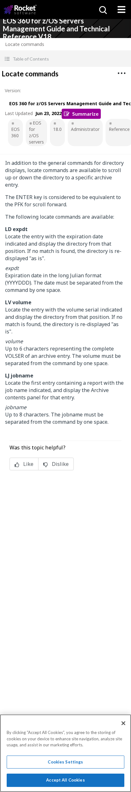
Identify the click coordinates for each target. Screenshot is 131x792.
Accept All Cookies (65, 779)
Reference (119, 129)
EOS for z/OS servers (36, 132)
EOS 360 (15, 132)
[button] (65, 59)
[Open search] (102, 9)
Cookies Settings (65, 761)
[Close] (123, 723)
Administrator (85, 129)
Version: (13, 90)
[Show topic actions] (121, 73)
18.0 (57, 129)
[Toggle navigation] (121, 9)
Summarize (85, 114)
